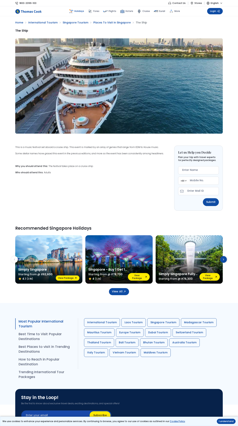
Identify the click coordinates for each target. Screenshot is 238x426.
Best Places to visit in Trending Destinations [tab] (44, 349)
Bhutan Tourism (154, 342)
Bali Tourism (127, 342)
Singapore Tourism (163, 322)
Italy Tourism (96, 352)
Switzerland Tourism (189, 332)
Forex (96, 11)
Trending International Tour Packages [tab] (41, 374)
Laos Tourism (134, 322)
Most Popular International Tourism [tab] (41, 323)
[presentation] (14, 259)
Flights (112, 11)
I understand (226, 421)
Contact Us (179, 3)
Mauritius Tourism (99, 332)
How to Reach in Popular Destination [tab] (39, 361)
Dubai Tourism (158, 332)
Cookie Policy (177, 421)
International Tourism (102, 322)
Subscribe (100, 415)
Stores (198, 3)
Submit (211, 202)
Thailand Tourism (99, 342)
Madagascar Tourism (199, 322)
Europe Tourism (130, 332)
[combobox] (183, 181)
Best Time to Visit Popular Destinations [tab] (40, 336)
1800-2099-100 (27, 3)
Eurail (162, 11)
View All (117, 291)
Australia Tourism (184, 342)
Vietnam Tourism (124, 352)
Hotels (129, 11)
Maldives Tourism (156, 352)
